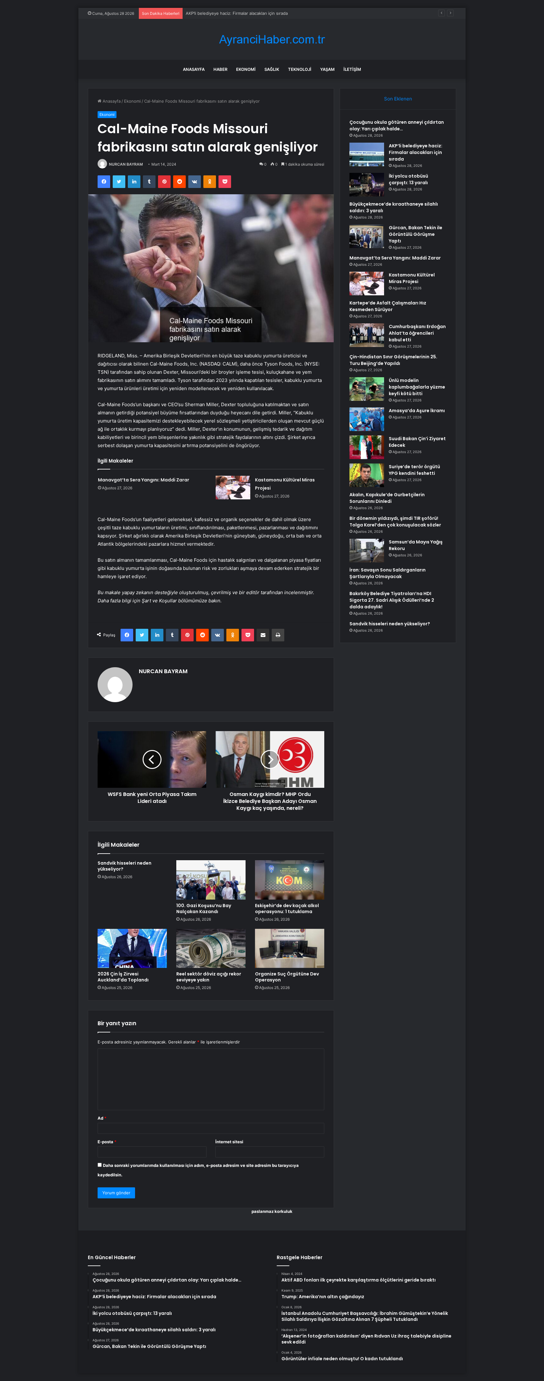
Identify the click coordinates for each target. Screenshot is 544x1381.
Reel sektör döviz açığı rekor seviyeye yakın (208, 977)
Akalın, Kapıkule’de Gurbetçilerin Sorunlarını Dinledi (387, 498)
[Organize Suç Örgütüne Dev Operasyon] (289, 948)
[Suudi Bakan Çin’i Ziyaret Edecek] (366, 447)
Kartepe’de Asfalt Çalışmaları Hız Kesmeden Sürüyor (387, 306)
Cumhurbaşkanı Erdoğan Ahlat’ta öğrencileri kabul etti (417, 333)
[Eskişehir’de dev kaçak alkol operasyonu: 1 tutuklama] (289, 879)
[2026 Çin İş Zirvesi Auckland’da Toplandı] (132, 948)
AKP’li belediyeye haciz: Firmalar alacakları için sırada (415, 152)
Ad (102, 1118)
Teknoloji (299, 69)
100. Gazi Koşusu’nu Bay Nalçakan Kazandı (203, 908)
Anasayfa (194, 69)
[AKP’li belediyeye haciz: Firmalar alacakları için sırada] (366, 154)
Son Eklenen (398, 99)
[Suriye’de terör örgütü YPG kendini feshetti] (366, 475)
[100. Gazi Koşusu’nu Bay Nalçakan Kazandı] (211, 879)
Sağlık (271, 69)
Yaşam (327, 69)
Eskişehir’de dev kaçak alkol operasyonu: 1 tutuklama (287, 908)
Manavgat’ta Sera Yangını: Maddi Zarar (143, 480)
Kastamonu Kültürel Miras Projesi (412, 278)
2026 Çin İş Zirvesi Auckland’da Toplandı (123, 977)
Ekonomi (246, 69)
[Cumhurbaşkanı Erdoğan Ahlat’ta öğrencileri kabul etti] (366, 335)
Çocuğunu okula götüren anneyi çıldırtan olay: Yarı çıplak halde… (396, 125)
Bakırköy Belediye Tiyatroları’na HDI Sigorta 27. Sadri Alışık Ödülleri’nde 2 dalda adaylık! (391, 600)
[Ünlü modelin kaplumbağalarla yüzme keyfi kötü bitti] (366, 389)
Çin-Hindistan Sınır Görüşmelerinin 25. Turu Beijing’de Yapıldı (393, 360)
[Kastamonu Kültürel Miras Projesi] (233, 487)
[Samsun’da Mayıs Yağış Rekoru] (366, 550)
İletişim (352, 69)
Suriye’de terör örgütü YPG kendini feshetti (414, 469)
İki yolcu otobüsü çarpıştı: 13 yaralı (219, 13)
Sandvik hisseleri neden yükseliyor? (124, 866)
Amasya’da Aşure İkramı (417, 410)
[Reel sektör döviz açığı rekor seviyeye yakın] (211, 948)
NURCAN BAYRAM (126, 164)
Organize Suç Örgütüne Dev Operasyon (287, 977)
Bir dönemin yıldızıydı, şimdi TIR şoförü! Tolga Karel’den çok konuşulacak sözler (395, 521)
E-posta (107, 1141)
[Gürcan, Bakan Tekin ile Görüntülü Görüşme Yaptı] (366, 236)
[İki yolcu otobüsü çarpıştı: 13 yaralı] (366, 184)
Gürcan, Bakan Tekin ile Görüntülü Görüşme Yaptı (415, 234)
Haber (220, 69)
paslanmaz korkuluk (272, 1211)
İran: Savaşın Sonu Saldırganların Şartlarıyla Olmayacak (387, 573)
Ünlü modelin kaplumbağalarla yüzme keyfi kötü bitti (417, 387)
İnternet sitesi (229, 1141)
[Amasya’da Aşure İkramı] (366, 419)
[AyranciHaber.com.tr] (272, 39)
